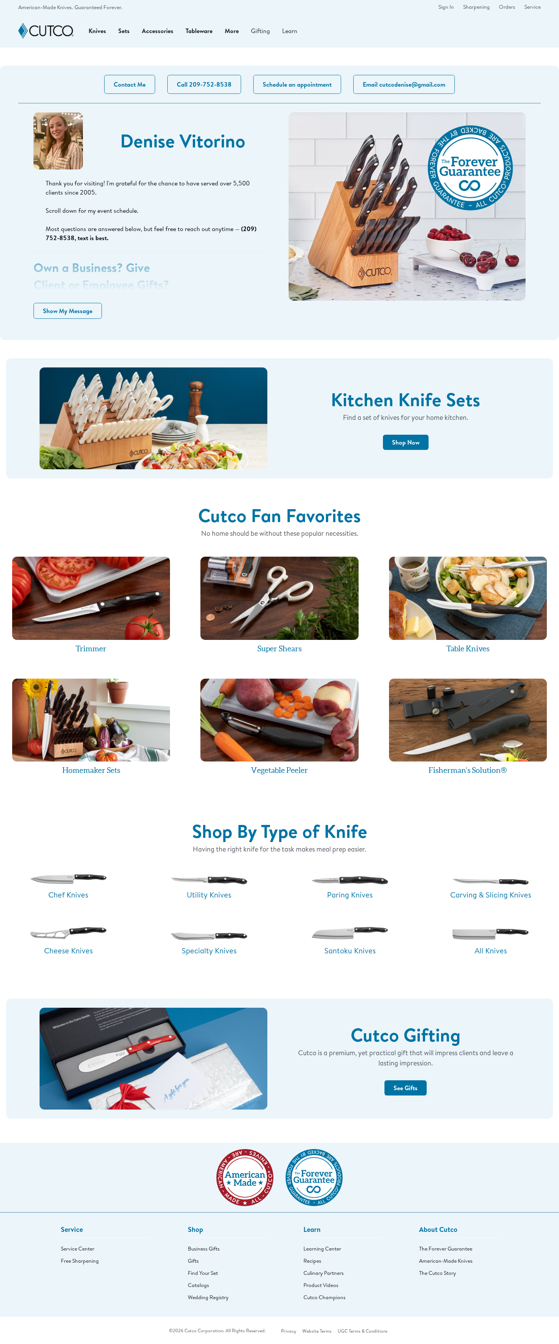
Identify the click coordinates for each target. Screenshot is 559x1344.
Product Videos (320, 1285)
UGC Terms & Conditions (362, 1331)
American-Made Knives (446, 1260)
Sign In (446, 6)
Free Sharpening (80, 1260)
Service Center (77, 1248)
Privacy (288, 1331)
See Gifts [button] (406, 1088)
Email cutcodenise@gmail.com (404, 84)
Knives (97, 31)
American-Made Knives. (45, 7)
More (232, 31)
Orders (507, 6)
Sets (124, 31)
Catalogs (198, 1285)
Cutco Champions (324, 1297)
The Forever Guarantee (445, 1248)
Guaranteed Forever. (98, 7)
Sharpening (476, 6)
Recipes (312, 1260)
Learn (289, 31)
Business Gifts (204, 1248)
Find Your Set (203, 1273)
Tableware (199, 31)
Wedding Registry (208, 1297)
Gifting (260, 31)
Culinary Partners (323, 1273)
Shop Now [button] (405, 442)
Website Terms (317, 1331)
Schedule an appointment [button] (297, 84)
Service (532, 6)
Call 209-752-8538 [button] (204, 84)
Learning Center (322, 1248)
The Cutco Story (437, 1273)
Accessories (157, 31)
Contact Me (130, 84)
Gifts (193, 1260)
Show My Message (67, 311)
